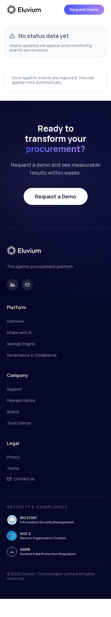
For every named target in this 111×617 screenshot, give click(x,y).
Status (13, 412)
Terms (13, 468)
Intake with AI (19, 332)
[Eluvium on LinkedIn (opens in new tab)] (12, 284)
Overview (15, 321)
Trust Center (19, 423)
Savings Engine (21, 344)
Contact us (24, 479)
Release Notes (21, 400)
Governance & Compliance (32, 355)
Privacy (13, 457)
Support (14, 389)
